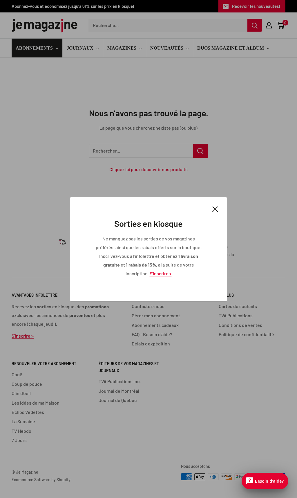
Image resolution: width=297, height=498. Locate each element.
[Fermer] (215, 208)
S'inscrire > (161, 273)
